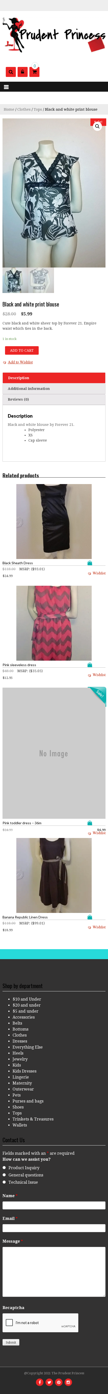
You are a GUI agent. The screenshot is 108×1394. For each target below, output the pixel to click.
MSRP (24, 569)
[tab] (54, 377)
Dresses (20, 1041)
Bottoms (20, 1029)
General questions (26, 1175)
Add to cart (22, 350)
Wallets (20, 1125)
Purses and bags (28, 1101)
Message (13, 1241)
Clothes (24, 109)
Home (9, 109)
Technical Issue (23, 1182)
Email (10, 1218)
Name (10, 1195)
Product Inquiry (24, 1167)
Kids (17, 1065)
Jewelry (20, 1059)
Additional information (29, 389)
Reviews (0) (18, 399)
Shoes (18, 1107)
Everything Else (28, 1047)
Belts (17, 1023)
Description (18, 378)
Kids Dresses (24, 1071)
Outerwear (23, 1089)
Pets (17, 1095)
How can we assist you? (26, 1159)
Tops (38, 109)
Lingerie (21, 1077)
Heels (18, 1053)
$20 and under (27, 1005)
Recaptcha (13, 1307)
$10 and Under (27, 999)
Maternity (22, 1083)
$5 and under (25, 1011)
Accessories (24, 1017)
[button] (18, 361)
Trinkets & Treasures (33, 1119)
